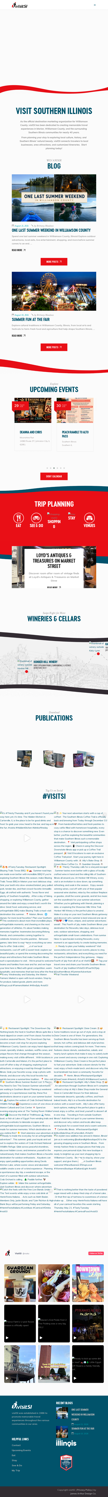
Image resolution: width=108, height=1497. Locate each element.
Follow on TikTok (96, 1253)
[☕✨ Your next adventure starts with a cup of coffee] (81, 838)
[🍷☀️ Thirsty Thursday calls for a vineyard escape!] (81, 892)
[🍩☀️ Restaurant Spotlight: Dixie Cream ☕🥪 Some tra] (81, 1053)
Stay (71, 518)
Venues (89, 526)
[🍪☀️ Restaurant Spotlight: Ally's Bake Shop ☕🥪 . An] (81, 1107)
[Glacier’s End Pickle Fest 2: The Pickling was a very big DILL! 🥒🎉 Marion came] (54, 1323)
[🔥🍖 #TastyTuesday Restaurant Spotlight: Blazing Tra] (27, 892)
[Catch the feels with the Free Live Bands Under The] (27, 1214)
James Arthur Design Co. (83, 1493)
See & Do (36, 526)
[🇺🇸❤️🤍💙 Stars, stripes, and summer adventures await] (81, 946)
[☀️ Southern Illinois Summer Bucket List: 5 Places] (27, 1107)
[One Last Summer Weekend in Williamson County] (54, 198)
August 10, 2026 (22, 315)
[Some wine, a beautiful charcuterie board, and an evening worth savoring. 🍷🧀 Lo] (54, 1283)
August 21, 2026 (21, 225)
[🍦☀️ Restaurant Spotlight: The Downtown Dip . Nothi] (27, 1053)
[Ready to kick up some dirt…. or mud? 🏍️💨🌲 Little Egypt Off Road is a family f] (88, 1364)
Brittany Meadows (43, 225)
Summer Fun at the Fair (31, 320)
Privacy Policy (84, 1489)
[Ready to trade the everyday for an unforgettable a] (27, 1161)
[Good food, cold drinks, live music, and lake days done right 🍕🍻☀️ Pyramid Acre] (88, 1323)
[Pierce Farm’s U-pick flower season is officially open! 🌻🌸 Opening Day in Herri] (20, 1323)
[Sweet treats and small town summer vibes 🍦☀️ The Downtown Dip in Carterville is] (88, 1283)
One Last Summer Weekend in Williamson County (51, 231)
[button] (45, 468)
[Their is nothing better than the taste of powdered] (81, 1214)
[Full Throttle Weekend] (81, 999)
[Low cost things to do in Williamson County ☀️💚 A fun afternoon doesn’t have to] (54, 1364)
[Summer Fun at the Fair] (54, 291)
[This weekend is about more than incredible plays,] (27, 946)
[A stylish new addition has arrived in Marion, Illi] (81, 1161)
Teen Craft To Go (72, 432)
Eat (18, 526)
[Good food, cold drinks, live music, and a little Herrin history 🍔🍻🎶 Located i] (20, 1364)
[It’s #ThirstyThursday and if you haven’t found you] (27, 838)
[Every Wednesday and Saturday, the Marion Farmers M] (27, 999)
